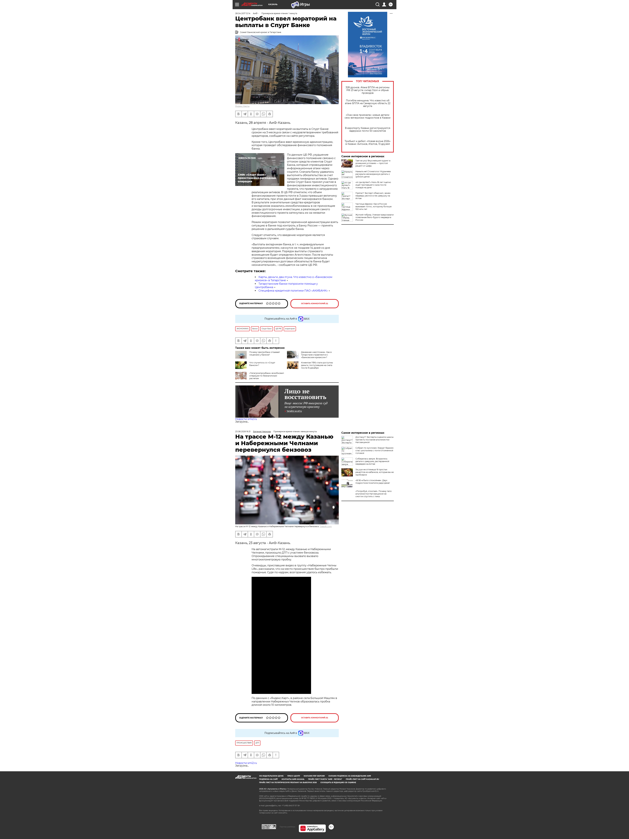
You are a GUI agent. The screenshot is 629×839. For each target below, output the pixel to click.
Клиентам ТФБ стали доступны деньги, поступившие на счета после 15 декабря (317, 365)
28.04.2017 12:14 (242, 13)
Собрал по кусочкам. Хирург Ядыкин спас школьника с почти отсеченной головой (374, 450)
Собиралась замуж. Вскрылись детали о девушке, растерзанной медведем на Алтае (372, 461)
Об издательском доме (271, 776)
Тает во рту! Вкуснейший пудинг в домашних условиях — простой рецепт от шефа (372, 163)
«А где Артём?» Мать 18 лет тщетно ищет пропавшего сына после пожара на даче (373, 185)
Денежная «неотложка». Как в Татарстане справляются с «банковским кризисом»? (316, 355)
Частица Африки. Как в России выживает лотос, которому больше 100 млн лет (373, 206)
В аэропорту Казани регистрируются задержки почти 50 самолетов (367, 129)
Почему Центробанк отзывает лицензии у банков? (264, 353)
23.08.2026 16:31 (242, 431)
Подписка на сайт (268, 779)
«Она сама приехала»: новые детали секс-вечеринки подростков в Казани (368, 116)
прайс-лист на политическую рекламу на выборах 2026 (288, 782)
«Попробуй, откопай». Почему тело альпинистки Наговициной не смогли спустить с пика (373, 494)
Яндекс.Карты (242, 106)
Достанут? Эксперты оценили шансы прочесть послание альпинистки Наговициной (374, 440)
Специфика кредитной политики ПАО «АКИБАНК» (293, 290)
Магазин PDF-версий (314, 776)
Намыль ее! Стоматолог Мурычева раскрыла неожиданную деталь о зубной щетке (373, 174)
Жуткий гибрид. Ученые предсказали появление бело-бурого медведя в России (374, 217)
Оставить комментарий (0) (314, 304)
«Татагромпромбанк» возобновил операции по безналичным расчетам (266, 376)
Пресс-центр (293, 776)
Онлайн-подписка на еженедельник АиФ (349, 776)
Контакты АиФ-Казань (293, 779)
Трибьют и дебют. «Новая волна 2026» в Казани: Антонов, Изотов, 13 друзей (368, 142)
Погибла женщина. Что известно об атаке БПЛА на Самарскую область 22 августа (367, 103)
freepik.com (326, 526)
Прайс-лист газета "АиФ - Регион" (325, 779)
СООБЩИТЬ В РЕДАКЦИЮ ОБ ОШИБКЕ (338, 782)
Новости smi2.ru (246, 419)
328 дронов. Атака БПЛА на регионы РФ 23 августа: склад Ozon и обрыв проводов (368, 90)
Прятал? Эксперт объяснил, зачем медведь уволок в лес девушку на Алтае (372, 196)
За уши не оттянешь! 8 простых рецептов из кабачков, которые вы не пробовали (374, 472)
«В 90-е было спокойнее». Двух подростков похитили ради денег (372, 481)
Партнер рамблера (287, 827)
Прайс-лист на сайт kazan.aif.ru (362, 779)
